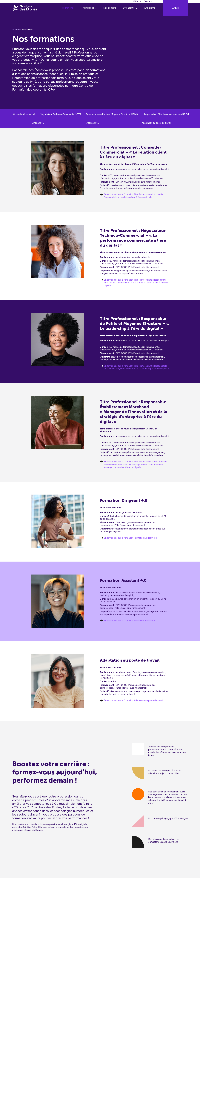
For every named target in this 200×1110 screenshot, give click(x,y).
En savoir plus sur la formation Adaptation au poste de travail (133, 700)
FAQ (135, 1)
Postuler (175, 8)
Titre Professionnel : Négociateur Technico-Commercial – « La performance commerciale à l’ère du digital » (133, 238)
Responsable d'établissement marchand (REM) (167, 114)
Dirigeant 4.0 (38, 122)
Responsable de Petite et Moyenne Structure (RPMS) (112, 114)
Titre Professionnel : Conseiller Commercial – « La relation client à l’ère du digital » (133, 152)
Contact (148, 1)
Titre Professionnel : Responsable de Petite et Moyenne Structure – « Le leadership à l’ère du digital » (134, 323)
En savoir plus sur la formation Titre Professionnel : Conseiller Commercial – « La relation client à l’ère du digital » (134, 196)
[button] (68, 7)
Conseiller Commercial (24, 114)
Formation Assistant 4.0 (123, 580)
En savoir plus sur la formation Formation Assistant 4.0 (130, 620)
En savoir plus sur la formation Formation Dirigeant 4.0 (130, 537)
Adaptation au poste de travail (156, 122)
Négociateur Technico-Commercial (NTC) (60, 114)
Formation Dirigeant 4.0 (123, 500)
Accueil (16, 29)
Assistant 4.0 (92, 122)
